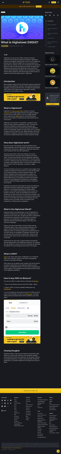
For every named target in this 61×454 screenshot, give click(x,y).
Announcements (17, 403)
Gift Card (27, 409)
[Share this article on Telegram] (54, 15)
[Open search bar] (49, 2)
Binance (36, 281)
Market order (28, 294)
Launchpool (28, 411)
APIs (50, 423)
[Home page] (26, 2)
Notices (15, 419)
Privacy (15, 411)
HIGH (5, 256)
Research (28, 417)
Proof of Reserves (52, 409)
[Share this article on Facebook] (50, 15)
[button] (58, 2)
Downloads (16, 421)
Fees (50, 421)
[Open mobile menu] (58, 2)
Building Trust (16, 412)
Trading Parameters (53, 426)
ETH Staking (28, 414)
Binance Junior (29, 406)
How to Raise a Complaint (54, 432)
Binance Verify (52, 425)
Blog (15, 414)
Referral (50, 401)
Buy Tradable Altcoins (42, 437)
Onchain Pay (40, 407)
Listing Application (41, 401)
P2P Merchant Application (43, 399)
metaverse (7, 112)
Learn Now (39, 6)
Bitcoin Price (40, 416)
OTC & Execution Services (54, 404)
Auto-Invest (28, 412)
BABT (27, 416)
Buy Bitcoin (40, 429)
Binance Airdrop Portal (53, 428)
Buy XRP (39, 432)
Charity (27, 419)
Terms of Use (5, 447)
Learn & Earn (40, 413)
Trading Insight (52, 408)
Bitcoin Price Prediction (42, 422)
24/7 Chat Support (53, 415)
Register (53, 2)
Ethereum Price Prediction (43, 424)
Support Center (52, 417)
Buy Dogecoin (40, 433)
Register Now (52, 104)
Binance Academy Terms (17, 447)
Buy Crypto (28, 401)
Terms (15, 409)
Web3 (17, 116)
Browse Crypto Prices (42, 415)
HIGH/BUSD (7, 289)
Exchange (28, 399)
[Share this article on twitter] (46, 15)
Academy (28, 408)
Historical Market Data (53, 406)
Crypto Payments (29, 404)
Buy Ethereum (40, 435)
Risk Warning (16, 417)
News (15, 404)
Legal (15, 408)
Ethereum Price (40, 418)
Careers (15, 401)
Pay (26, 403)
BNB (50, 403)
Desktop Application (18, 422)
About (15, 399)
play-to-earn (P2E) (17, 111)
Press (15, 406)
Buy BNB (39, 430)
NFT (39, 129)
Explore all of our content (29, 390)
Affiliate (50, 399)
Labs (38, 405)
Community (16, 416)
